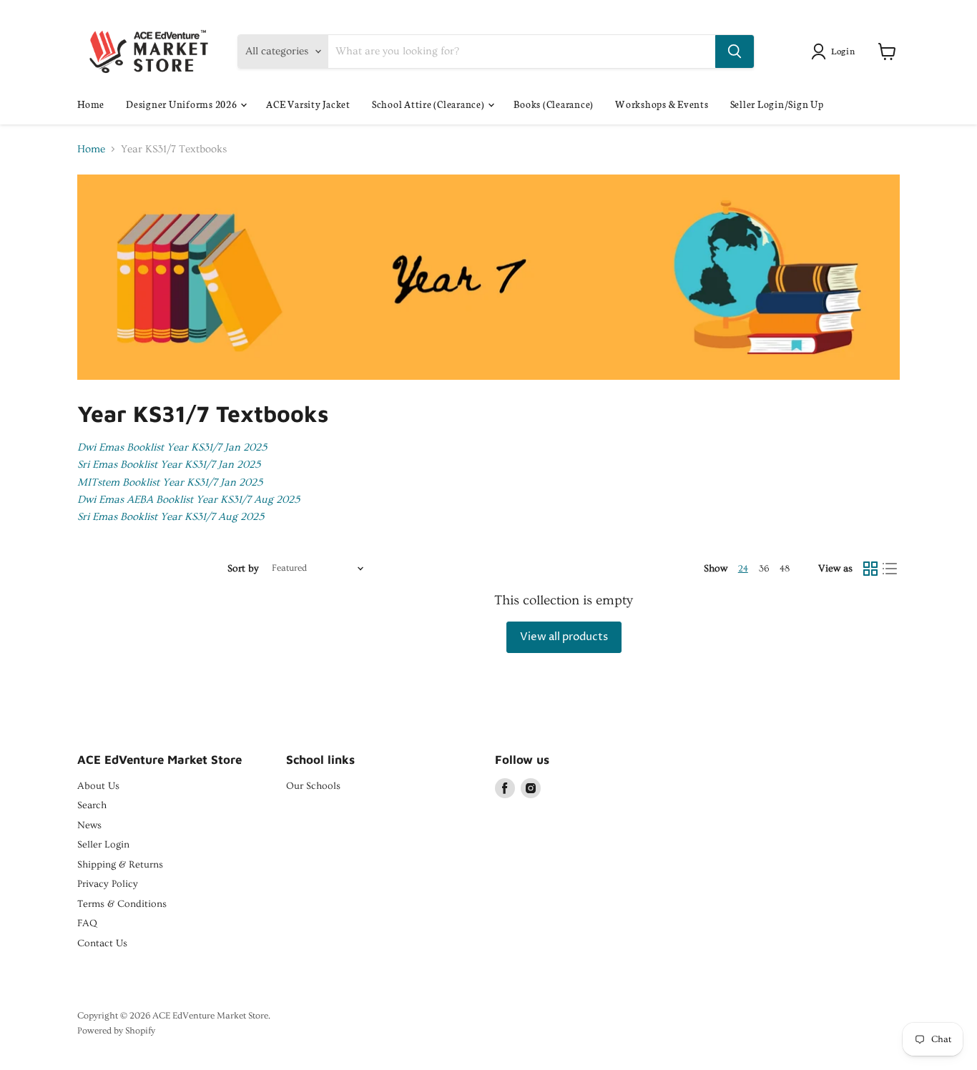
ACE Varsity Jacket (308, 104)
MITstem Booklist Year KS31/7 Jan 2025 (169, 482)
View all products (564, 636)
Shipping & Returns (120, 864)
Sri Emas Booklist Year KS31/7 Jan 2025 (168, 464)
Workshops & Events (662, 104)
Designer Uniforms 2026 (182, 104)
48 (785, 569)
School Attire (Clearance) (429, 104)
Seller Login (103, 844)
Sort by (243, 568)
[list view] (890, 569)
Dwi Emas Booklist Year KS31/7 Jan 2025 (172, 447)
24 (743, 569)
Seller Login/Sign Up (777, 104)
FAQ (87, 923)
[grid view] (870, 569)
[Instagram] (531, 788)
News (89, 825)
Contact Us (102, 943)
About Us (98, 786)
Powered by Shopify (116, 1031)
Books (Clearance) (554, 104)
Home (90, 104)
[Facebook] (505, 788)
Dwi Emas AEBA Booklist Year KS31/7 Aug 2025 (188, 500)
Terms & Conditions (122, 904)
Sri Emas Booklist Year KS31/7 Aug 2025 (170, 517)
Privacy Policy (107, 884)
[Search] (734, 51)
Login (843, 50)
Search (92, 805)
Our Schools (313, 786)
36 (764, 569)
